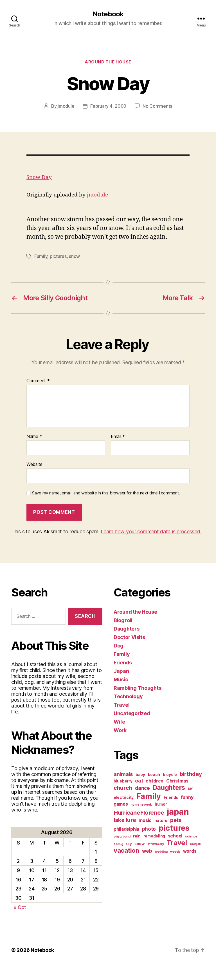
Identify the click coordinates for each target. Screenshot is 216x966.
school (175, 836)
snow (74, 256)
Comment (38, 380)
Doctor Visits (129, 637)
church (123, 787)
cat (139, 780)
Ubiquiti (195, 844)
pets (175, 820)
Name (34, 436)
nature (160, 820)
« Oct (20, 907)
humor (161, 804)
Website (34, 464)
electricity (124, 797)
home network (141, 804)
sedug (118, 844)
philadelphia (126, 829)
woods (175, 852)
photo (149, 829)
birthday (191, 774)
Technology (128, 696)
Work (120, 730)
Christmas (177, 781)
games (121, 804)
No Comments (157, 106)
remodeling (154, 836)
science (191, 836)
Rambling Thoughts (137, 688)
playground (122, 836)
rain (137, 836)
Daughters (127, 629)
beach (154, 774)
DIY (190, 789)
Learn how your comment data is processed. (151, 531)
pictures (58, 256)
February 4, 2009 (108, 106)
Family (40, 256)
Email (118, 436)
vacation (126, 850)
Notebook (108, 14)
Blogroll (123, 620)
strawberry (155, 844)
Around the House (108, 62)
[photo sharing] (108, 155)
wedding (161, 852)
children (154, 781)
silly (129, 844)
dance (142, 788)
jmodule (66, 106)
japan (178, 812)
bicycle (170, 774)
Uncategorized (132, 713)
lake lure (125, 820)
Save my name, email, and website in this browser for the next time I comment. (106, 493)
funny (187, 797)
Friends (123, 663)
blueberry (123, 781)
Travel (121, 705)
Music (121, 679)
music (145, 820)
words (190, 851)
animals (123, 774)
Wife (119, 722)
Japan (121, 671)
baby (140, 774)
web (147, 851)
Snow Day (39, 177)
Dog (118, 646)
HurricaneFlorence (139, 812)
